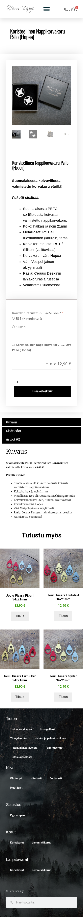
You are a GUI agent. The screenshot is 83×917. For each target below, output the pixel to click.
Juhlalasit (56, 778)
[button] (46, 9)
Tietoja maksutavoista (23, 747)
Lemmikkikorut (41, 842)
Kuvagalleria (47, 729)
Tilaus (19, 616)
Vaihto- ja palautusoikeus (50, 738)
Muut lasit (16, 787)
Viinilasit (36, 778)
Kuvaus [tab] (12, 422)
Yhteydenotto (18, 738)
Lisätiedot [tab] (13, 431)
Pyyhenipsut (18, 815)
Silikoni (20, 327)
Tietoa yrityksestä (21, 729)
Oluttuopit (16, 778)
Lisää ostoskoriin (42, 391)
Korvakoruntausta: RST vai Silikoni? (37, 313)
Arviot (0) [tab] (13, 439)
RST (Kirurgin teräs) (29, 318)
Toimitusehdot (54, 747)
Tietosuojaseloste (21, 757)
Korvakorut (17, 842)
